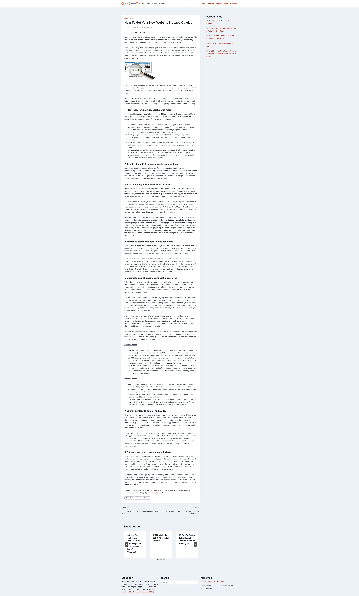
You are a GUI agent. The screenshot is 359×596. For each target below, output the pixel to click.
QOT (127, 27)
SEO (133, 19)
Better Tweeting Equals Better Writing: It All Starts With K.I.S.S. (181, 511)
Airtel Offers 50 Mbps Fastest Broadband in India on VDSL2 (140, 511)
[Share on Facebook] (136, 32)
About (202, 4)
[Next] (195, 544)
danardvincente (153, 493)
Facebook (211, 582)
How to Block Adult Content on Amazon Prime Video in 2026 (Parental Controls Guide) (221, 54)
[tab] (157, 559)
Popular (219, 4)
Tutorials (210, 4)
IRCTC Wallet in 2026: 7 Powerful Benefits (161, 538)
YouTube (220, 582)
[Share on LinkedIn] (140, 32)
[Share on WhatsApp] (144, 32)
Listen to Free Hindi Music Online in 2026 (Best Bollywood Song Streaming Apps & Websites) (134, 543)
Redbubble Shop (148, 592)
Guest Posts (129, 498)
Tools (226, 4)
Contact (233, 4)
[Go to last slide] (126, 544)
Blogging (127, 19)
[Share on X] (132, 32)
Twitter (203, 582)
